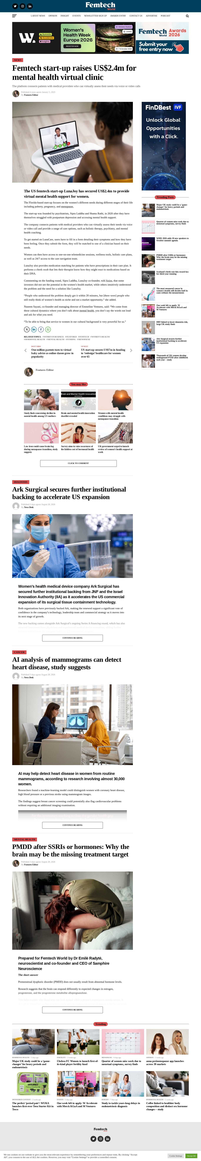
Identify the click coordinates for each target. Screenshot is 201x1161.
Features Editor (31, 95)
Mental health (56, 340)
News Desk (29, 507)
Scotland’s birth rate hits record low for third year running (172, 273)
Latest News (38, 16)
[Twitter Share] (27, 329)
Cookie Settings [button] (175, 1156)
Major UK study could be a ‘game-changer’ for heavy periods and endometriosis (172, 207)
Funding (71, 340)
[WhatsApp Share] (48, 329)
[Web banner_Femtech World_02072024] (164, 190)
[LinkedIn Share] (34, 329)
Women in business (54, 337)
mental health (86, 310)
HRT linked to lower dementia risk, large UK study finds (172, 323)
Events (77, 16)
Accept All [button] (191, 1156)
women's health (101, 337)
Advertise (151, 16)
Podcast (165, 16)
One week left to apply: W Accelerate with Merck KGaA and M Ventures (171, 307)
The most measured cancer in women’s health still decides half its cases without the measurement (172, 290)
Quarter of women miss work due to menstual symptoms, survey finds (172, 222)
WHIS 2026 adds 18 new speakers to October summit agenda (172, 239)
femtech (84, 337)
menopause (84, 340)
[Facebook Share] (41, 329)
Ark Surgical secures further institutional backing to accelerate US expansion (171, 341)
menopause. (67, 206)
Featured (71, 337)
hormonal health (35, 340)
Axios (109, 280)
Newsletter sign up (95, 16)
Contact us (135, 16)
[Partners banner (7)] (74, 52)
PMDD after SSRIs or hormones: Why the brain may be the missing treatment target (171, 257)
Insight (65, 16)
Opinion (53, 16)
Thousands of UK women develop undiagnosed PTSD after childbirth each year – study (172, 357)
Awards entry (118, 16)
